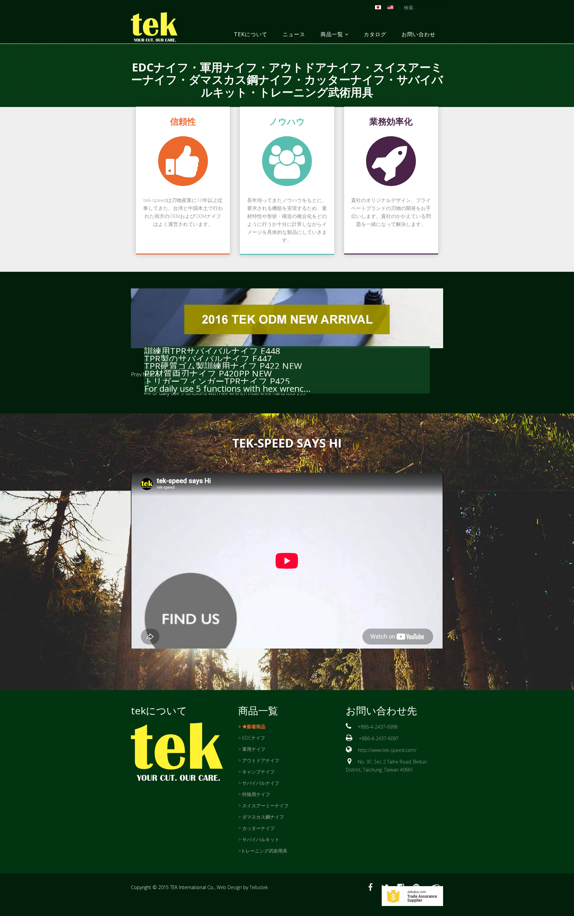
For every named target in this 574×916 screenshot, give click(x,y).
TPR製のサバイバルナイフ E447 (208, 358)
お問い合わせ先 (381, 710)
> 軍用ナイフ (251, 749)
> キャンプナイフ (256, 771)
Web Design (229, 887)
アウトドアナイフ (315, 67)
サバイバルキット (260, 839)
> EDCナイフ (251, 738)
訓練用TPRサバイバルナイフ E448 (212, 351)
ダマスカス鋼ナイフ (241, 79)
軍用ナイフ (228, 67)
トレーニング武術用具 (316, 92)
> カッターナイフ (256, 828)
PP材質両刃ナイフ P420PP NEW (208, 373)
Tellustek (258, 887)
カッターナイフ (344, 79)
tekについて (250, 34)
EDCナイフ (160, 67)
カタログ (375, 34)
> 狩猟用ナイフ (254, 794)
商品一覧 (332, 34)
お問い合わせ (418, 34)
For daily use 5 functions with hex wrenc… (227, 388)
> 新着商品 (251, 726)
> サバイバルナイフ (258, 783)
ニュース (294, 34)
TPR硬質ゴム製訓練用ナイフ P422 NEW (223, 366)
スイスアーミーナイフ (265, 805)
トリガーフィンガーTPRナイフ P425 (217, 381)
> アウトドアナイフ (258, 760)
